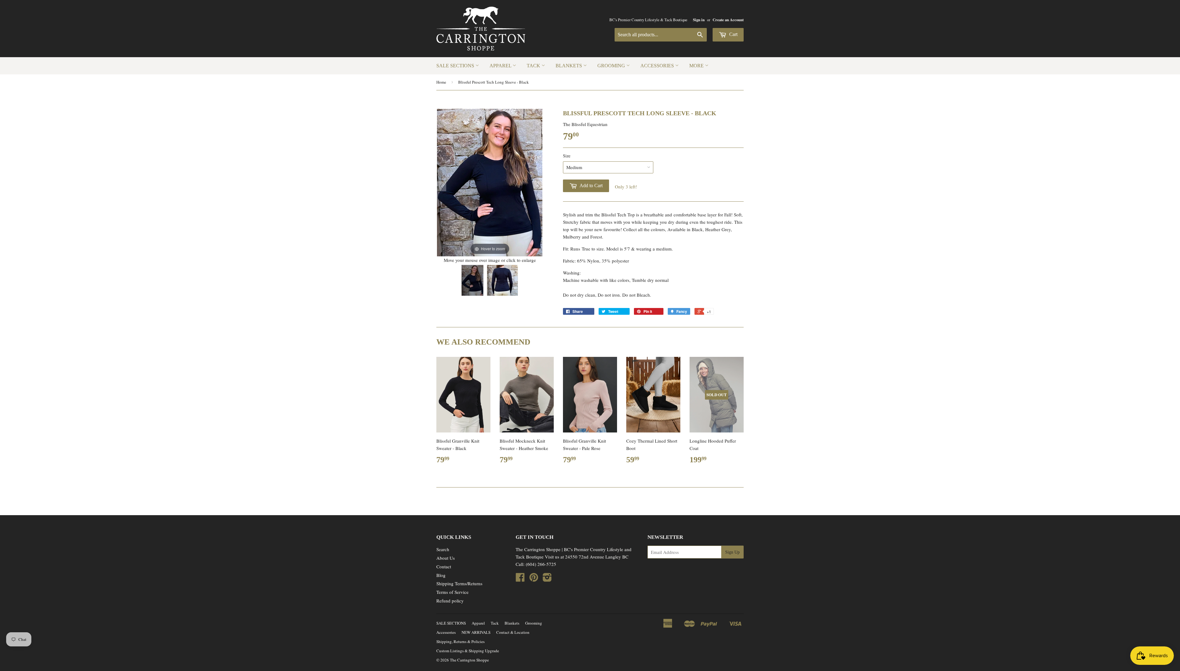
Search (442, 549)
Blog (441, 575)
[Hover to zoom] (489, 182)
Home (441, 82)
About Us (445, 558)
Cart (733, 34)
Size (566, 156)
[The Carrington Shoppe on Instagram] (547, 579)
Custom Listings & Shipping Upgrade (467, 650)
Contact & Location (512, 632)
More (697, 65)
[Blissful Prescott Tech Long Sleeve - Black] (472, 280)
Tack (534, 65)
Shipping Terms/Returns (459, 583)
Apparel (501, 65)
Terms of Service (452, 592)
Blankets (569, 65)
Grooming (611, 65)
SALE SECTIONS (455, 65)
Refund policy (450, 601)
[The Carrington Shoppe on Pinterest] (533, 579)
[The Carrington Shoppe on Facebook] (520, 579)
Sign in (699, 19)
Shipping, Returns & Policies (460, 641)
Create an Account (728, 19)
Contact (443, 566)
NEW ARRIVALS (476, 632)
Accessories (657, 65)
